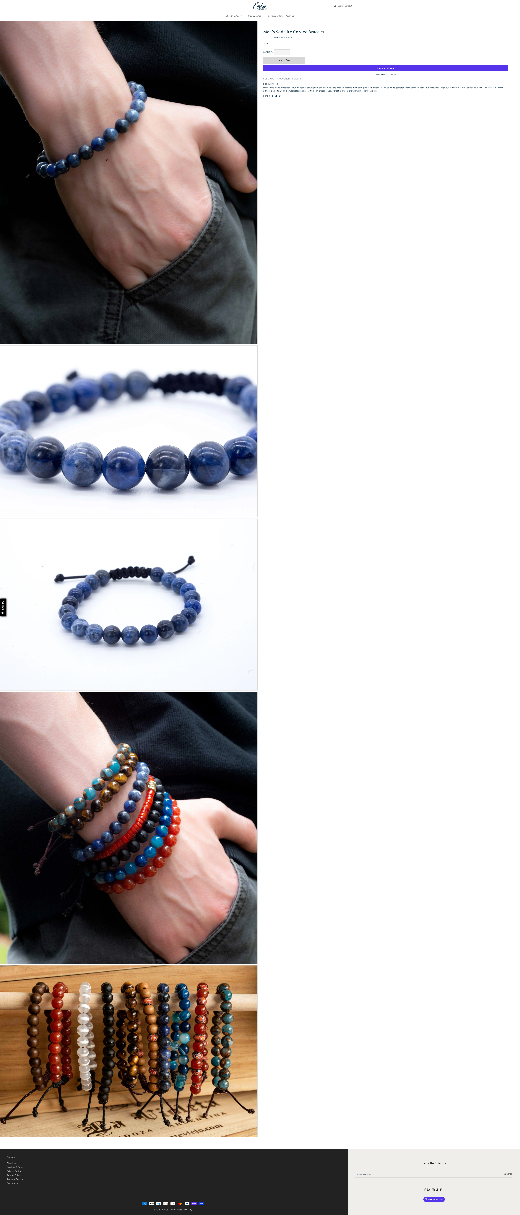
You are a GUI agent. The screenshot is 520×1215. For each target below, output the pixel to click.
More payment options (386, 74)
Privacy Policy (14, 1171)
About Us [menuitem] (290, 16)
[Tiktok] (437, 1189)
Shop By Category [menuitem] (234, 16)
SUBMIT (508, 1174)
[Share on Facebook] (273, 96)
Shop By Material (256, 16)
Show (3, 607)
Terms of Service (15, 1179)
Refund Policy (14, 1175)
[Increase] (287, 52)
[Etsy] (441, 1189)
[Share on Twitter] (276, 96)
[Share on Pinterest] (280, 96)
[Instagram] (433, 1189)
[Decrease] (276, 52)
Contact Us (12, 1183)
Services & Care (15, 1167)
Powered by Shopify (183, 1210)
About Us (11, 1163)
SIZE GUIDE (268, 79)
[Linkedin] (428, 1189)
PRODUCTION (283, 79)
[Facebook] (425, 1189)
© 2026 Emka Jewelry (163, 1210)
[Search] (335, 6)
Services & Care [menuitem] (275, 16)
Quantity (268, 52)
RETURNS (296, 79)
